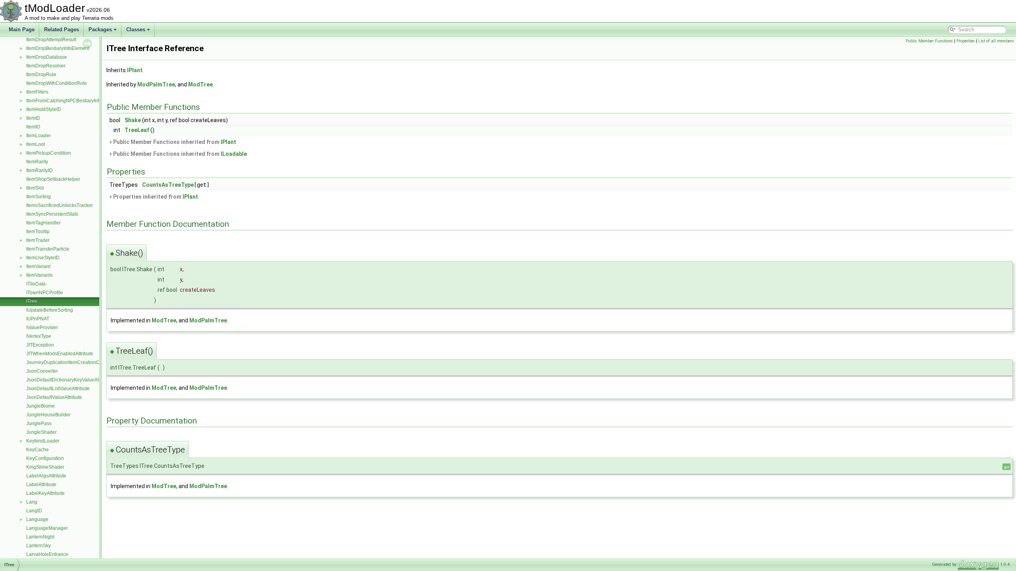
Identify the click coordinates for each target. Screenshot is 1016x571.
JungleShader (41, 432)
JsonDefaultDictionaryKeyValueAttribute (69, 380)
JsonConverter (42, 371)
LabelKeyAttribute (45, 493)
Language (37, 519)
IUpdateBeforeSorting (49, 310)
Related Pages (61, 30)
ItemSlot (35, 188)
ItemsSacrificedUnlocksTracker (59, 205)
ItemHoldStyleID (43, 109)
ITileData (36, 284)
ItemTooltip (38, 231)
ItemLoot (35, 144)
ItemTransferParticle (47, 249)
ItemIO (33, 127)
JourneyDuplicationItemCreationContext (69, 362)
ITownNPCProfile (44, 292)
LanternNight (40, 537)
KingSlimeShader (45, 467)
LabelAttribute (41, 484)
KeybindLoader (43, 441)
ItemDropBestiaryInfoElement (57, 48)
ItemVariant (38, 266)
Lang (31, 502)
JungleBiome (40, 406)
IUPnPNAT (37, 319)
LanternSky (38, 545)
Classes (135, 30)
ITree (31, 301)
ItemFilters (37, 92)
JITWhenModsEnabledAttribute (59, 353)
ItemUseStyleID (43, 258)
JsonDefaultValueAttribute (54, 397)
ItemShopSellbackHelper (53, 179)
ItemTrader (38, 240)
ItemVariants (39, 275)
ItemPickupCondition (48, 153)
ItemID (33, 118)
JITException (40, 345)
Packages (100, 30)
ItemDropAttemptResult (51, 39)
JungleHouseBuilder (48, 415)
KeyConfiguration (45, 458)
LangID (34, 511)
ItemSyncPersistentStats (52, 214)
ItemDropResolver (45, 66)
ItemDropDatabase (46, 57)
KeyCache (37, 449)
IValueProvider (42, 327)
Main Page (22, 30)
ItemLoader (38, 135)
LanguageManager (47, 528)
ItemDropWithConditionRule (56, 83)
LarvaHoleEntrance (47, 554)
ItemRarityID (39, 170)
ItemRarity (37, 162)
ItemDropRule (41, 74)
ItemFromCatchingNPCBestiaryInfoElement (72, 100)
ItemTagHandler (43, 223)
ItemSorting (38, 196)
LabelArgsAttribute (46, 476)
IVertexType (38, 336)
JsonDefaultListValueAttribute (58, 388)
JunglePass (39, 423)
